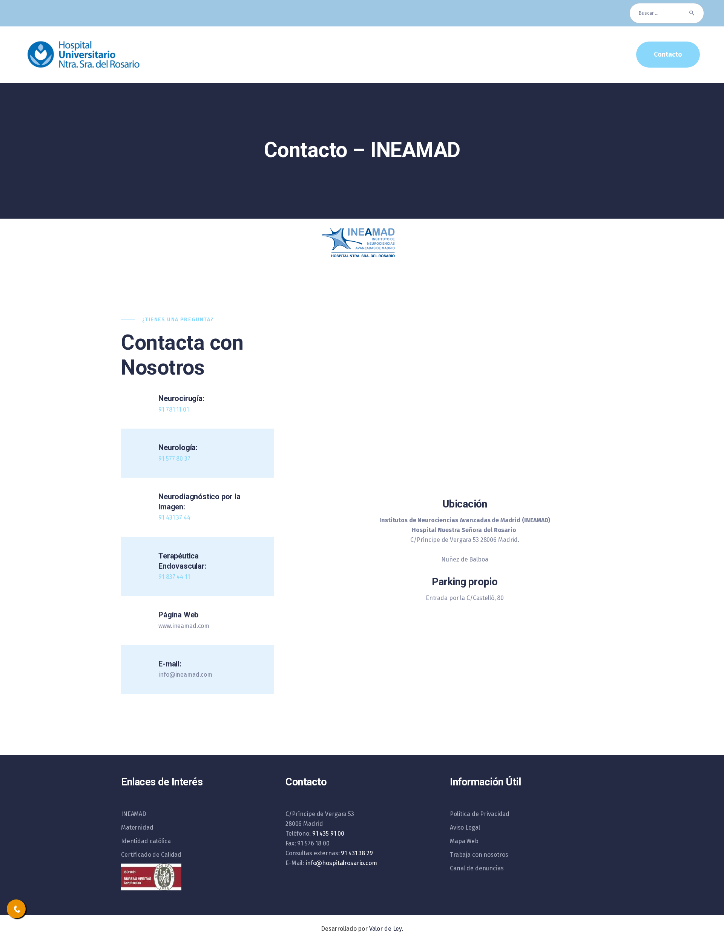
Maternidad (137, 827)
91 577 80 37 (174, 458)
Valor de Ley (385, 928)
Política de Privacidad (479, 814)
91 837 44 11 (174, 576)
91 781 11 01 (173, 409)
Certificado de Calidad (151, 854)
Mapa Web (464, 841)
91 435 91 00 (328, 833)
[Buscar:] (666, 13)
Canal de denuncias (477, 868)
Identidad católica (146, 841)
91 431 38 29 (357, 853)
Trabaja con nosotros (479, 854)
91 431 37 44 (174, 517)
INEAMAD (133, 814)
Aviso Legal (465, 827)
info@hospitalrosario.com (341, 863)
